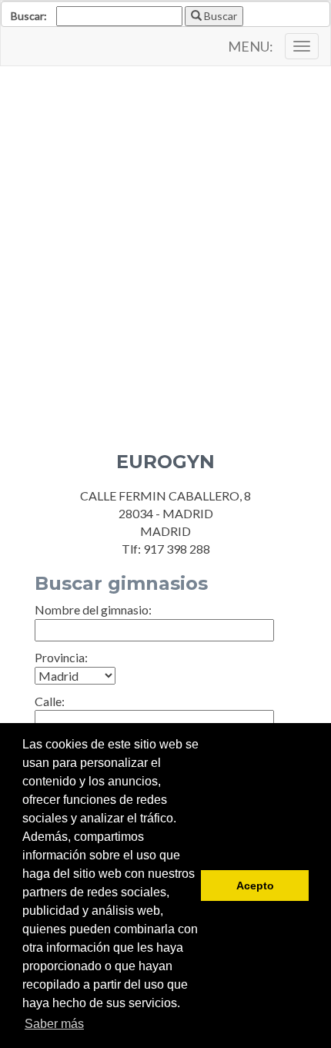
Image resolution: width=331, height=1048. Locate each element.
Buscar (219, 15)
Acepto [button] (255, 885)
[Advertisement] (165, 247)
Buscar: (29, 15)
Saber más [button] (54, 1023)
